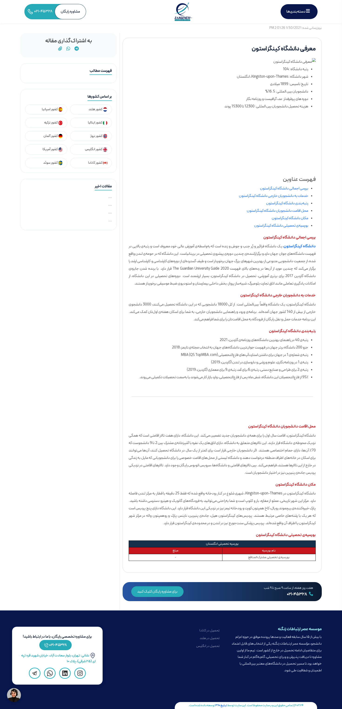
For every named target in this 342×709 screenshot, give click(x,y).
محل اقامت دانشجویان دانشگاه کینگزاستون (277, 211)
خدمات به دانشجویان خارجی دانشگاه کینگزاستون (273, 196)
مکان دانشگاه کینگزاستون (290, 218)
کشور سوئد (50, 162)
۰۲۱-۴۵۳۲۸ (297, 594)
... (110, 196)
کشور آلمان (51, 136)
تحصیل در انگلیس (208, 646)
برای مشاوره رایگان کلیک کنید (157, 591)
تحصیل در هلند (210, 638)
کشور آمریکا (50, 149)
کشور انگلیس (94, 149)
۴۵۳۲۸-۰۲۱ (58, 645)
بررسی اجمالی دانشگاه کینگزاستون (284, 188)
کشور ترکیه (51, 122)
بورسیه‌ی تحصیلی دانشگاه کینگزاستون (281, 226)
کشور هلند (96, 109)
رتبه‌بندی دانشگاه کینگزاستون (287, 203)
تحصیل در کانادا (209, 630)
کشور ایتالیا (95, 122)
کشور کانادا (95, 162)
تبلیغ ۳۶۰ (221, 705)
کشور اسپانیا (50, 109)
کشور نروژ (96, 136)
